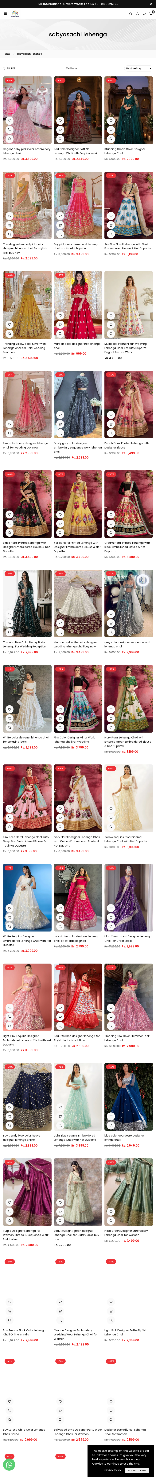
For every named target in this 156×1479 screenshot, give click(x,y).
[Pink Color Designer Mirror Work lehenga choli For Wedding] (78, 699)
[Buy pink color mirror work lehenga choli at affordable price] (78, 205)
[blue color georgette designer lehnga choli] (128, 1097)
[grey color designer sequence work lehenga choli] (128, 603)
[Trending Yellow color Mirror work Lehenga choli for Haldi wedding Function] (27, 305)
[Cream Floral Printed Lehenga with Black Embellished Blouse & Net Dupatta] (128, 504)
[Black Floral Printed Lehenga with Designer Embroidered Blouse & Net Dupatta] (27, 504)
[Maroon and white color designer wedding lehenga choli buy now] (78, 603)
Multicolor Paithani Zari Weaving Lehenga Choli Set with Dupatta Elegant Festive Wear (125, 348)
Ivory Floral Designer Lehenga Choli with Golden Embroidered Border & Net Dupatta (77, 841)
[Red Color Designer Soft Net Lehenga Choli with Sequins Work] (78, 110)
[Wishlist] (144, 14)
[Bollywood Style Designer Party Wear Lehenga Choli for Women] (78, 1391)
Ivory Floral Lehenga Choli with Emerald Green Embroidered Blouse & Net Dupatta (127, 742)
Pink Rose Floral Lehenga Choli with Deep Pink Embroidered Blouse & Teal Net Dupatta (26, 841)
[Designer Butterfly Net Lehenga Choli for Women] (128, 1391)
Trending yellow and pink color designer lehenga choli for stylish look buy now (25, 248)
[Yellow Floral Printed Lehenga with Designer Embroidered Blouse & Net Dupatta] (78, 504)
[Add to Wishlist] (10, 121)
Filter (11, 68)
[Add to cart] (60, 130)
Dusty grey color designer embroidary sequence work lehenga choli (78, 447)
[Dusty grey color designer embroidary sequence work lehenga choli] (78, 404)
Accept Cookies (137, 1470)
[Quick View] (10, 139)
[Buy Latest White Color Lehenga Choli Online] (27, 1391)
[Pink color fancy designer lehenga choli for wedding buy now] (27, 404)
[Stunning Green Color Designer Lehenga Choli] (128, 110)
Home (6, 54)
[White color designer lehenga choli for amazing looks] (27, 699)
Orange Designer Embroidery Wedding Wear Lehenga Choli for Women (76, 1334)
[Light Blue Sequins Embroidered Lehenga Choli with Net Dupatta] (78, 1097)
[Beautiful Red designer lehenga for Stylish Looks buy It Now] (78, 997)
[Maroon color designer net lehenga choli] (78, 305)
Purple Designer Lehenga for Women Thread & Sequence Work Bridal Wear (26, 1235)
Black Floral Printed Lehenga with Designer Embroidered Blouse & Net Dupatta (26, 547)
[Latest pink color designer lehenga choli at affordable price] (78, 898)
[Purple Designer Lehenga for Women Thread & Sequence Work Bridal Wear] (27, 1192)
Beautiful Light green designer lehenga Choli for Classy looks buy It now (78, 1235)
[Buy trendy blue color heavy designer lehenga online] (27, 1097)
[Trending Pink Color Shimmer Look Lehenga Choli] (128, 997)
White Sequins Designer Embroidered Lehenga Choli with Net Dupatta (27, 941)
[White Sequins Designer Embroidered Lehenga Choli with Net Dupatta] (27, 898)
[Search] (130, 14)
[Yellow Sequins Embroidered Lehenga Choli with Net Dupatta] (128, 798)
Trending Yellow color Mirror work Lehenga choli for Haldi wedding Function (24, 348)
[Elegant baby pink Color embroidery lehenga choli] (27, 110)
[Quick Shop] (10, 130)
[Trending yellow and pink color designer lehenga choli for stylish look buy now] (27, 205)
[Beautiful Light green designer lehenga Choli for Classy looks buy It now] (78, 1192)
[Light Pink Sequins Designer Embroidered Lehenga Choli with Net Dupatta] (27, 997)
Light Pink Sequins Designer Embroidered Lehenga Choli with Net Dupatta (27, 1040)
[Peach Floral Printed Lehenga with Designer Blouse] (128, 404)
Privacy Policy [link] (112, 1470)
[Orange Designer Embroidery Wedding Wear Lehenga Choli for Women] (78, 1291)
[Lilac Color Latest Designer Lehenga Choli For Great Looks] (128, 898)
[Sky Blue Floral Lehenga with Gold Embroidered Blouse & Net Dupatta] (128, 205)
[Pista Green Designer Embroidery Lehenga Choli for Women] (128, 1192)
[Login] (137, 14)
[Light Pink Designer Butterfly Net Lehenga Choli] (128, 1291)
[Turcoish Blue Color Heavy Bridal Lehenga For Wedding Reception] (27, 603)
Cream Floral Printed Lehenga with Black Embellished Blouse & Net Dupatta (127, 547)
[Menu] (5, 14)
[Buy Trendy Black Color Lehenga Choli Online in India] (27, 1291)
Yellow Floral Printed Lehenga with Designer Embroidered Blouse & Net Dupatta (77, 547)
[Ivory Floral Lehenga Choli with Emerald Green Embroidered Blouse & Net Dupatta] (128, 699)
